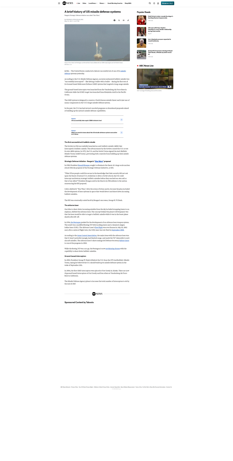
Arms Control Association (87, 235)
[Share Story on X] (119, 20)
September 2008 (118, 230)
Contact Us (169, 387)
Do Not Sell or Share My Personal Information (154, 387)
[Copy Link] (128, 20)
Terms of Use (138, 387)
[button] (59, 3)
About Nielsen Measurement (128, 387)
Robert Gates (124, 240)
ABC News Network (65, 387)
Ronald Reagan (84, 165)
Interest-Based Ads (115, 387)
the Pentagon (76, 222)
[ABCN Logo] (67, 3)
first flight (99, 227)
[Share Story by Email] (123, 20)
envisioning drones (112, 248)
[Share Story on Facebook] (114, 20)
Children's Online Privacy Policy (101, 387)
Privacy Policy (74, 387)
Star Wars (99, 161)
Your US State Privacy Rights (86, 387)
